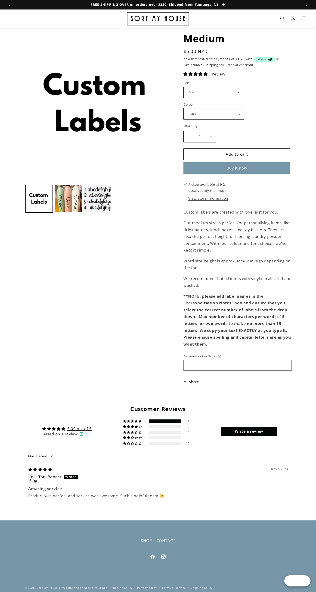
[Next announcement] (307, 4)
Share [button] (194, 381)
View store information (208, 198)
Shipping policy (201, 587)
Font (187, 83)
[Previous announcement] (9, 4)
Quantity (190, 125)
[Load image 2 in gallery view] (68, 198)
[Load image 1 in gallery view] (39, 198)
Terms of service (174, 587)
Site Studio (100, 587)
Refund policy (123, 587)
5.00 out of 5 (79, 428)
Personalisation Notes (200, 356)
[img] (40, 469)
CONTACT (165, 540)
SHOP (146, 540)
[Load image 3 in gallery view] (98, 198)
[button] (10, 18)
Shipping (211, 65)
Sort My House (47, 587)
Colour (188, 104)
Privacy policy (147, 587)
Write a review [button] (249, 431)
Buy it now (237, 168)
